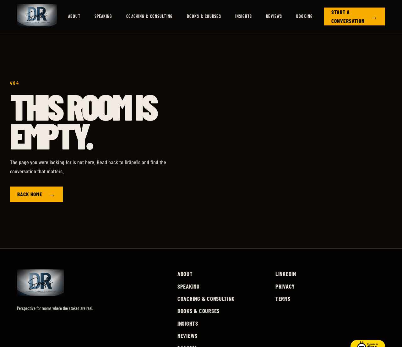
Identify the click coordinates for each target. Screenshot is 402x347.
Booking (304, 16)
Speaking (103, 16)
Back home (36, 194)
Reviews (274, 16)
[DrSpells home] (37, 16)
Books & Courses (204, 16)
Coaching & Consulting (149, 16)
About (74, 16)
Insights (243, 16)
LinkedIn (285, 273)
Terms (283, 298)
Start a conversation (354, 16)
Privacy (285, 286)
